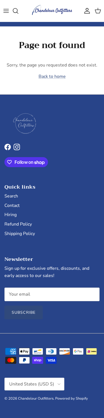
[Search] (18, 11)
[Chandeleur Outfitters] (52, 11)
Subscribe (23, 312)
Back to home (52, 76)
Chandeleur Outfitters (36, 398)
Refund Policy (18, 224)
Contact (12, 205)
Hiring (10, 215)
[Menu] (6, 11)
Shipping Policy (19, 234)
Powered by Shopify (71, 398)
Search (11, 196)
